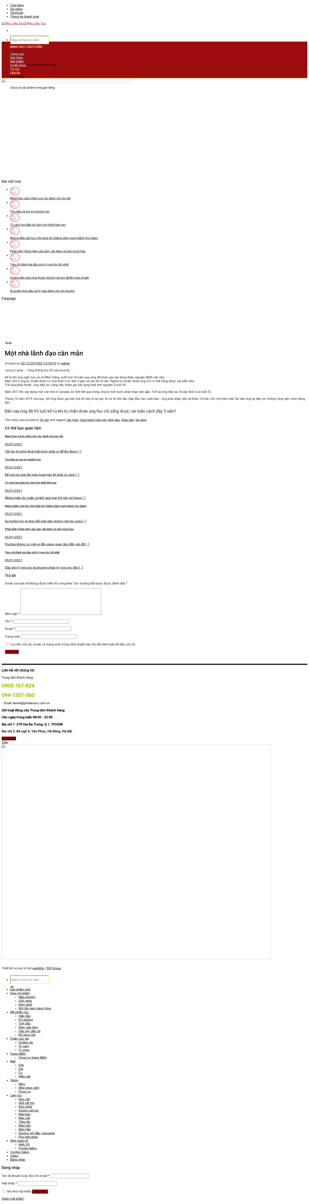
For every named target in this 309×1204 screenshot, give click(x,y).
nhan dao (127, 420)
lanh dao (114, 420)
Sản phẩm (17, 61)
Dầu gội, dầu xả (29, 1031)
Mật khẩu (9, 1183)
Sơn (21, 1065)
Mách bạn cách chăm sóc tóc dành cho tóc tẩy (40, 198)
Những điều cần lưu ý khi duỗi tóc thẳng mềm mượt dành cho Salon (54, 238)
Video (14, 1156)
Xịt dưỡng (25, 1020)
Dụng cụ (24, 1091)
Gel (20, 1069)
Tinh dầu (24, 1023)
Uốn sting (25, 1001)
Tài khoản (16, 13)
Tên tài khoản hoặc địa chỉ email (25, 1176)
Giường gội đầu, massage (36, 1133)
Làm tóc (16, 1095)
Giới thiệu (16, 57)
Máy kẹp (24, 1114)
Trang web (12, 636)
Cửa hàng (17, 5)
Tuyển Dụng (18, 65)
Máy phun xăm (28, 1088)
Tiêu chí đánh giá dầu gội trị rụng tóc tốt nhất (39, 264)
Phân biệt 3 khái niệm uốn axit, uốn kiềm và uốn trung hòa (47, 251)
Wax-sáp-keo (28, 1027)
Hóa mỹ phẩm (20, 993)
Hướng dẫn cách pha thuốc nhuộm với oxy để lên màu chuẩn (49, 277)
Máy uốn (24, 1126)
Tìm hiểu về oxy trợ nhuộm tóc (30, 211)
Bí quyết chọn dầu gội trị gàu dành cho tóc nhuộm (42, 291)
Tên (8, 621)
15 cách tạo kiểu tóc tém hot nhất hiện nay (38, 224)
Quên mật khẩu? (13, 1199)
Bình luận (12, 614)
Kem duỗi (25, 1005)
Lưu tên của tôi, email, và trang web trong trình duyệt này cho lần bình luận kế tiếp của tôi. (73, 644)
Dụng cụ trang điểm (32, 1057)
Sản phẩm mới (20, 989)
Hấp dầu (24, 1016)
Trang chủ (17, 54)
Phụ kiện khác (28, 1137)
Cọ (20, 1073)
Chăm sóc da (19, 1039)
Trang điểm (18, 1054)
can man (72, 420)
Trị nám (23, 1046)
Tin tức (15, 69)
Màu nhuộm (26, 997)
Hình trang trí (19, 1141)
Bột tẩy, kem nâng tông (34, 1008)
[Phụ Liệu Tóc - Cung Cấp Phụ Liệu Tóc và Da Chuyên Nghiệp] (24, 23)
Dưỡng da (25, 1042)
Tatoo (14, 1080)
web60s (38, 968)
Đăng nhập (39, 1191)
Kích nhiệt (25, 1107)
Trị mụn (23, 1050)
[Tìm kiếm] (11, 986)
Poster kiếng (27, 1148)
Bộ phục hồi (27, 1035)
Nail (12, 1061)
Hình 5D (24, 1144)
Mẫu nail (24, 1076)
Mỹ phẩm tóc (19, 1012)
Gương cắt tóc (28, 1110)
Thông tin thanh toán (24, 16)
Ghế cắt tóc (26, 1103)
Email (10, 629)
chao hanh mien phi (93, 420)
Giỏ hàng (16, 9)
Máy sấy (24, 1118)
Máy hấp (24, 1129)
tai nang (141, 420)
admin (65, 363)
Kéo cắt (24, 1099)
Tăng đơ (24, 1122)
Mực (21, 1084)
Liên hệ (15, 73)
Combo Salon (19, 1152)
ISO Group (54, 968)
